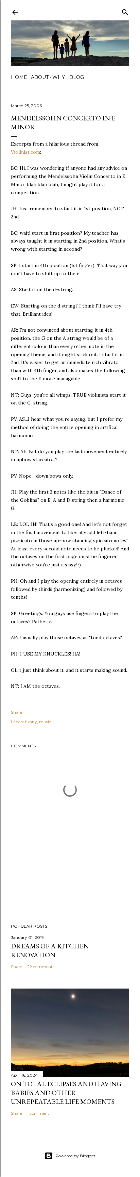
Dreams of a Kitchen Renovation (50, 950)
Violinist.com (25, 152)
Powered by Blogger (75, 1155)
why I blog (68, 77)
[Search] (125, 10)
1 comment (38, 1113)
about (40, 77)
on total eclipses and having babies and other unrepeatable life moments (66, 1092)
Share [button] (16, 712)
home (19, 77)
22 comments (40, 966)
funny (31, 721)
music (45, 721)
